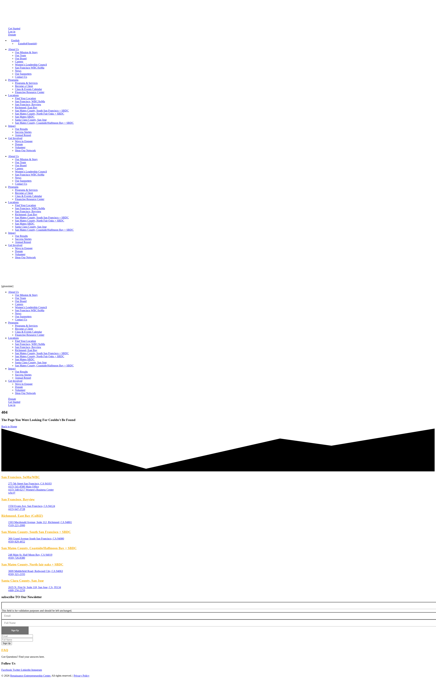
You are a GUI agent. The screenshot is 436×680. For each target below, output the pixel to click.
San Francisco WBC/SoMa (29, 67)
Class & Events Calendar (28, 89)
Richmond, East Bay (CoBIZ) (22, 516)
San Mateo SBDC (25, 116)
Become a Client (24, 86)
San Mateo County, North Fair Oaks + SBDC (39, 113)
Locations (13, 95)
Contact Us (21, 76)
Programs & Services (26, 83)
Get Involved (15, 138)
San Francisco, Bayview (28, 104)
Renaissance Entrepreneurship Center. (30, 675)
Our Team (20, 55)
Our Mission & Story (26, 52)
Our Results (21, 129)
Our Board (21, 58)
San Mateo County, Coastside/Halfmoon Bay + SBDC (44, 122)
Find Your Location (25, 98)
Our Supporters (23, 73)
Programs (13, 80)
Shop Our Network (25, 150)
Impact (11, 125)
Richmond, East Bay (26, 107)
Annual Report (23, 135)
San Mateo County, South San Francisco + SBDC (42, 110)
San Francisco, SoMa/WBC (20, 477)
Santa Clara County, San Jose (31, 119)
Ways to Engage (24, 141)
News (18, 70)
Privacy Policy (81, 675)
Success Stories (23, 132)
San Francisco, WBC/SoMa (30, 101)
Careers (19, 61)
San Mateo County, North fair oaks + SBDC (32, 564)
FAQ (4, 650)
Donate (19, 144)
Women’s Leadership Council (31, 64)
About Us (13, 49)
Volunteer (20, 147)
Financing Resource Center (29, 92)
